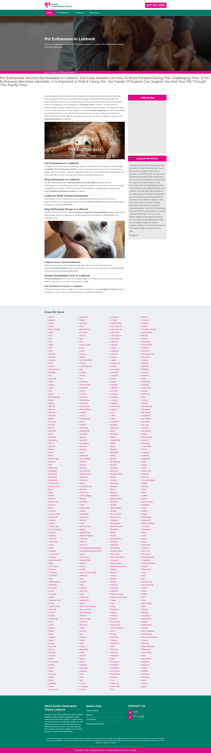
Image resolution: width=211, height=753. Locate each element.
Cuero (50, 622)
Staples (144, 514)
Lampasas (114, 351)
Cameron (52, 511)
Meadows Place (116, 474)
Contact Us (80, 13)
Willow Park (146, 659)
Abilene (51, 317)
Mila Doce (114, 502)
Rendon (144, 339)
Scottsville (145, 452)
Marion (113, 443)
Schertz (144, 449)
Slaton (143, 492)
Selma (143, 468)
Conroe (51, 591)
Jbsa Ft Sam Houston (87, 606)
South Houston (147, 502)
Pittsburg (113, 653)
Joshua (82, 628)
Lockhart (113, 400)
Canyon (51, 523)
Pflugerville (114, 643)
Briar (50, 465)
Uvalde (144, 588)
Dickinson (52, 674)
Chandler (52, 551)
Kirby (81, 674)
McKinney (114, 471)
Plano (112, 659)
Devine (51, 668)
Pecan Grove (115, 625)
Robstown (145, 366)
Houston (82, 563)
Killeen (82, 662)
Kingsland (83, 668)
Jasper (82, 603)
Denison (51, 656)
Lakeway (113, 345)
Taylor (143, 536)
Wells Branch (146, 625)
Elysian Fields (85, 345)
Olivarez (113, 572)
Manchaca (114, 428)
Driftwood (52, 683)
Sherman (144, 477)
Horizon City (84, 557)
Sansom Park (146, 437)
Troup (143, 572)
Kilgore (82, 659)
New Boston (115, 548)
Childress (52, 557)
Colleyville (52, 585)
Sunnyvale (145, 526)
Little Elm (114, 385)
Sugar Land (145, 520)
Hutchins (82, 582)
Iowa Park (83, 591)
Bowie (50, 452)
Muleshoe (114, 529)
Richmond (145, 348)
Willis (143, 656)
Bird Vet (89, 715)
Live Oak (113, 391)
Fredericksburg (85, 409)
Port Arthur (114, 665)
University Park (147, 585)
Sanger (144, 434)
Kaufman (82, 637)
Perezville (114, 637)
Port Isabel (114, 668)
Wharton (144, 640)
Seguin (144, 465)
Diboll (50, 671)
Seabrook (145, 456)
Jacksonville (84, 600)
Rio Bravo (145, 351)
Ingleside (83, 588)
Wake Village (146, 603)
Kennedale (83, 649)
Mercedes (114, 483)
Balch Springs (53, 397)
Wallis (143, 606)
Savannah (145, 443)
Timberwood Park (148, 563)
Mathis (113, 456)
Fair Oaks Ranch (86, 360)
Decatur (51, 643)
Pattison (113, 613)
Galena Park (84, 431)
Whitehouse (146, 649)
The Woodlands (147, 557)
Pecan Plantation (117, 628)
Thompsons (146, 560)
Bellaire (51, 428)
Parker (113, 606)
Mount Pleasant (116, 526)
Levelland (114, 372)
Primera (144, 317)
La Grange (83, 686)
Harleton (82, 499)
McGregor (114, 468)
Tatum (143, 532)
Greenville (83, 480)
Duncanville (53, 689)
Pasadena (114, 609)
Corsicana (52, 609)
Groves (82, 483)
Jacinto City (84, 597)
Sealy (143, 462)
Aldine (51, 332)
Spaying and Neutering (95, 724)
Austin (50, 388)
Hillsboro (82, 542)
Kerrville (82, 656)
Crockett (51, 613)
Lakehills (113, 342)
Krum (81, 677)
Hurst (81, 579)
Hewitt (81, 523)
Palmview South (116, 594)
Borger (51, 449)
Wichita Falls (146, 653)
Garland (82, 437)
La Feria (82, 683)
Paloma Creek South (118, 597)
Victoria (144, 594)
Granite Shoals (85, 474)
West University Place (149, 637)
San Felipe (145, 422)
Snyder (144, 496)
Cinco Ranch (53, 566)
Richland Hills (146, 345)
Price (112, 689)
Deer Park (52, 646)
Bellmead (52, 431)
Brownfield (52, 477)
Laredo (113, 360)
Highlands (83, 539)
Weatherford (146, 619)
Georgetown (84, 443)
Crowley (51, 616)
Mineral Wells (115, 508)
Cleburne (52, 569)
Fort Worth (83, 403)
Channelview (53, 554)
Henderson (83, 517)
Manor (112, 431)
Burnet (51, 508)
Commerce (52, 588)
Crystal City (52, 619)
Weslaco (144, 628)
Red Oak (144, 335)
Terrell (143, 542)
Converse (52, 594)
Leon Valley (115, 369)
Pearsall (113, 619)
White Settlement (148, 646)
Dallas (51, 634)
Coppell (51, 597)
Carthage (52, 536)
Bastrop (51, 403)
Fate (81, 369)
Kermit (82, 653)
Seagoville (145, 459)
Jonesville (83, 625)
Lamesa (113, 348)
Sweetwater (146, 529)
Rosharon (145, 385)
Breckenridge (53, 459)
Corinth (51, 603)
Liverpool (114, 394)
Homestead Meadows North (90, 548)
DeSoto (51, 665)
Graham (82, 465)
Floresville (83, 382)
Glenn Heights (85, 459)
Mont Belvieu (115, 523)
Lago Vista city (116, 329)
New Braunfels (116, 551)
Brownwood (53, 483)
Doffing (51, 677)
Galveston (83, 434)
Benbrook (52, 437)
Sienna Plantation (148, 480)
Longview (114, 403)
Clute (50, 579)
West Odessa (146, 634)
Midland (113, 492)
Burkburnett (52, 502)
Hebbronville (84, 508)
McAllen (113, 465)
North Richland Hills (118, 566)
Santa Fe (144, 440)
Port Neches (115, 674)
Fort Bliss (83, 394)
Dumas (51, 686)
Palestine (114, 588)
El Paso (82, 335)
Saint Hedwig (146, 406)
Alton (50, 348)
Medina (113, 477)
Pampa (113, 600)
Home (47, 72)
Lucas (112, 412)
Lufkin (112, 416)
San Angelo (145, 409)
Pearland (113, 616)
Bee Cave (52, 422)
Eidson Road (84, 329)
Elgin (81, 339)
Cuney (51, 625)
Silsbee (144, 483)
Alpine (51, 345)
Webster (144, 622)
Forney (82, 391)
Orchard (113, 579)
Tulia (143, 576)
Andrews (51, 357)
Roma (143, 379)
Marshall (113, 449)
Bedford (51, 419)
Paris (112, 603)
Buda (50, 492)
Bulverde (51, 499)
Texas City (145, 551)
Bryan (50, 489)
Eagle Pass (83, 317)
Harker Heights (85, 496)
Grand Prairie (84, 471)
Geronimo (83, 446)
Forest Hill (83, 388)
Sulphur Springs (147, 523)
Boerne (51, 443)
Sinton (143, 489)
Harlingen (83, 502)
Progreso (144, 323)
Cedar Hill (52, 539)
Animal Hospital (92, 711)
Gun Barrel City (85, 486)
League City (115, 363)
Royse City (145, 394)
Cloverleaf (52, 576)
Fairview (82, 363)
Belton (51, 434)
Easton (82, 320)
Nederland (114, 545)
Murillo (113, 532)
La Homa (83, 689)
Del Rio (51, 649)
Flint (81, 379)
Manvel (113, 437)
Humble (82, 569)
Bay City (51, 406)
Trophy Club (146, 569)
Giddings (82, 449)
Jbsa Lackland (85, 609)
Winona (144, 668)
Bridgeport (52, 471)
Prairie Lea (114, 683)
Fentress (82, 372)
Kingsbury (83, 665)
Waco (143, 600)
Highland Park (85, 532)
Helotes (82, 511)
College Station (54, 582)
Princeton (145, 320)
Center (51, 548)
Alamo (51, 326)
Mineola (113, 505)
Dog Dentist (90, 719)
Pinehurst (114, 649)
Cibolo (51, 563)
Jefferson (83, 616)
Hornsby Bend (85, 560)
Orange (113, 576)
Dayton (51, 640)
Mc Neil (113, 459)
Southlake (145, 505)
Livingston (114, 397)
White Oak (145, 643)
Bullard (51, 496)
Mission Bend (115, 514)
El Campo (83, 332)
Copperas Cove (54, 600)
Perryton (113, 640)
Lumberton (114, 422)
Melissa (113, 480)
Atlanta (51, 385)
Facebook (132, 750)
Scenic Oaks (146, 446)
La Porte (113, 320)
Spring (143, 508)
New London (115, 554)
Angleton (51, 360)
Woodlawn (145, 674)
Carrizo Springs (54, 529)
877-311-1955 (156, 5)
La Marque (114, 317)
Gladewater (83, 456)
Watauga (144, 613)
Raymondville (146, 332)
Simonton (145, 486)
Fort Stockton (84, 400)
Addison (51, 320)
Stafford (144, 511)
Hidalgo (82, 529)
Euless (82, 351)
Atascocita (52, 379)
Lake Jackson (115, 335)
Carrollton (52, 532)
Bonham (51, 446)
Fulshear (82, 425)
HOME (50, 13)
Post (112, 680)
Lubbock (53, 72)
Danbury (51, 637)
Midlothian (114, 496)
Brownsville (53, 480)
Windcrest (145, 665)
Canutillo (51, 520)
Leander (113, 366)
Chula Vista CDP (55, 560)
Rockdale (145, 369)
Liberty (113, 379)
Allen (50, 342)
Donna (51, 680)
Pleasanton (114, 662)
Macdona (114, 425)
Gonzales (83, 462)
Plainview (114, 656)
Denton (51, 659)
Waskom (144, 609)
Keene (82, 640)
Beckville (52, 416)
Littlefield (113, 388)
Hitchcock (83, 545)
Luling (112, 419)
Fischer (82, 375)
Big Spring (52, 440)
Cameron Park (54, 514)
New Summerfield (117, 557)
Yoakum (144, 683)
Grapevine (83, 477)
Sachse (144, 400)
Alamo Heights (54, 329)
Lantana (113, 357)
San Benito (145, 416)
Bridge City (52, 468)
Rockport (144, 372)
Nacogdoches (115, 539)
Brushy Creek (53, 486)
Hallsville (83, 489)
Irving (81, 594)
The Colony (145, 554)
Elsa (81, 342)
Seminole (145, 474)
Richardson (145, 342)
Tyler (143, 579)
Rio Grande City (147, 354)
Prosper (144, 326)
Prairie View (115, 686)
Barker (51, 400)
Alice (50, 335)
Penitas (113, 634)
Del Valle (52, 653)
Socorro (144, 499)
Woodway (145, 677)
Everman (82, 354)
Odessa (113, 569)
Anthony (51, 366)
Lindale (113, 382)
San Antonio (146, 412)
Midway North (115, 499)
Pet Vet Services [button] (63, 13)
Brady (50, 456)
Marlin (112, 446)
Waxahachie (146, 616)
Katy (81, 634)
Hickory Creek (85, 526)
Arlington (51, 372)
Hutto (81, 585)
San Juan (145, 425)
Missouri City (115, 517)
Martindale (114, 452)
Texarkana (145, 548)
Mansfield (114, 434)
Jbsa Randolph (85, 613)
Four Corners (84, 406)
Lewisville (114, 375)
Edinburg (83, 323)
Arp (49, 375)
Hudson (82, 566)
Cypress (51, 628)
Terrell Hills (145, 545)
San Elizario (146, 419)
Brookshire (52, 474)
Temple (144, 539)
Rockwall (145, 375)
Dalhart (51, 631)
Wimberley (145, 662)
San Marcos (146, 431)
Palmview (114, 591)
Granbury (83, 468)
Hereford (82, 520)
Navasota (114, 542)
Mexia (112, 489)
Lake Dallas (115, 332)
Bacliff (50, 394)
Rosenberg (145, 382)
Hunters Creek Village (88, 572)
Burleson (51, 505)
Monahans (114, 520)
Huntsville (83, 576)
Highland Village (86, 536)
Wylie (143, 680)
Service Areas (94, 13)
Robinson (145, 363)
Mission (113, 511)
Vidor (143, 597)
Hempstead (83, 514)
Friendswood (84, 419)
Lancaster (114, 354)
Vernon (144, 591)
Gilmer (82, 452)
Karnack (82, 631)
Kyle (81, 680)
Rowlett (144, 391)
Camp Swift (52, 517)
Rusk (143, 397)
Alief (50, 339)
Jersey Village (85, 619)
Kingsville (83, 671)
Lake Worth (114, 339)
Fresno (82, 416)
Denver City (53, 662)
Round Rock (146, 388)
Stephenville (146, 517)
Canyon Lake (53, 526)
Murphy (113, 536)
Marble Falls (115, 440)
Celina (51, 545)
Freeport (82, 412)
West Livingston (147, 631)
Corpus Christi (54, 606)
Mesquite (113, 486)
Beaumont (52, 412)
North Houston (116, 563)
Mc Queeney (115, 462)
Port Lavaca (115, 671)
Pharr (112, 646)
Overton (113, 582)
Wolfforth (144, 671)
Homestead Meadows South (90, 551)
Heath (81, 505)
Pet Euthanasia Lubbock (66, 72)
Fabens (82, 357)
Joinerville (83, 622)
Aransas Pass (53, 369)
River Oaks (145, 357)
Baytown (51, 409)
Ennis (81, 348)
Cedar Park (52, 542)
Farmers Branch (85, 366)
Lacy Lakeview (116, 326)
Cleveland (52, 572)
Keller (81, 643)
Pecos (112, 631)
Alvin (50, 351)
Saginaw (144, 403)
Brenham (52, 462)
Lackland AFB (115, 323)
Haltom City (84, 492)
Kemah (82, 646)
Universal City (146, 582)
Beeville (51, 425)
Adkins (51, 323)
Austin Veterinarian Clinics (117, 750)
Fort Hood (83, 397)
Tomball (144, 566)
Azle (50, 391)
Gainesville (83, 428)
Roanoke (144, 360)
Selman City (146, 471)
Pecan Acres (115, 622)
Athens (51, 382)
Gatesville (83, 440)
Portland (113, 677)
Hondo (82, 554)
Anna (50, 363)
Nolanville (114, 560)
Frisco (81, 422)
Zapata (144, 686)
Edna (81, 326)
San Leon (145, 428)
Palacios (113, 585)
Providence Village (148, 329)
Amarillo (51, 354)
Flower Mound (85, 385)
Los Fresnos (115, 406)
